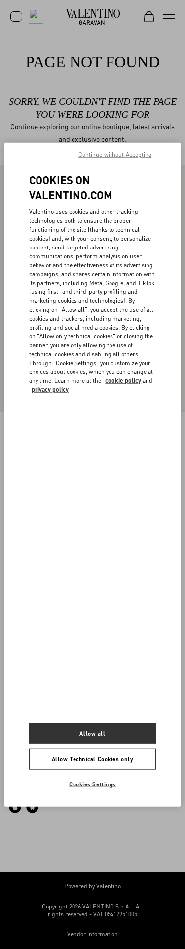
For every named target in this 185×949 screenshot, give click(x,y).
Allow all (92, 733)
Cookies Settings (92, 784)
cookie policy (123, 380)
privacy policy (50, 389)
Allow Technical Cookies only (93, 759)
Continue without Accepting (115, 154)
